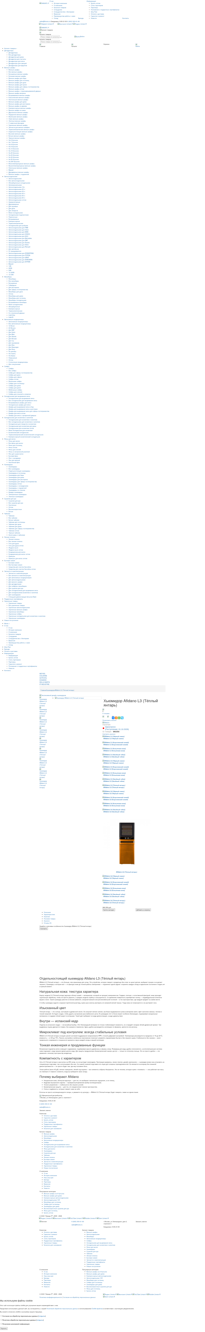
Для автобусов (14, 249)
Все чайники (13, 518)
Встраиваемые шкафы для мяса (20, 402)
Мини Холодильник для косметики (21, 430)
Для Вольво (13, 338)
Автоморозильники (15, 185)
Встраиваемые (14, 219)
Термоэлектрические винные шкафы (21, 129)
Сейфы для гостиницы (16, 383)
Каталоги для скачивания (53, 1128)
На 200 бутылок (14, 161)
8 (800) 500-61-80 (73, 21)
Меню (6, 623)
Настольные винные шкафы (18, 99)
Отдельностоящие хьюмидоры (19, 471)
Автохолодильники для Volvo (19, 245)
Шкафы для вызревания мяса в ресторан (23, 409)
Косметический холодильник (19, 432)
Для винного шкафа (15, 582)
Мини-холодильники (16, 213)
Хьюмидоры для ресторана (18, 479)
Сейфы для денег (15, 388)
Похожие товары (49, 919)
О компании (58, 5)
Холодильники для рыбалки (18, 225)
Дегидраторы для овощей (18, 63)
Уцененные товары (11, 601)
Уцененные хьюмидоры (17, 618)
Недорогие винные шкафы (18, 114)
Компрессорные (14, 221)
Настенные (12, 505)
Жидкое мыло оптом (16, 550)
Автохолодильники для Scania (19, 242)
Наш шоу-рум (48, 1177)
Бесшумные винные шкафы (18, 74)
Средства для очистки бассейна (20, 567)
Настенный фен (14, 462)
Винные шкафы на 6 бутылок (54, 1193)
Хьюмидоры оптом (15, 484)
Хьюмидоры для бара (16, 475)
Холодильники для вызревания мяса (17, 396)
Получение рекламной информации (16, 1324)
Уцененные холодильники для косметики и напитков (27, 616)
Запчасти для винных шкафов (19, 127)
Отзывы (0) (47, 923)
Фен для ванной (14, 460)
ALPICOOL (43, 678)
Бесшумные (13, 283)
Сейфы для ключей (15, 392)
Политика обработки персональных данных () (23, 1320)
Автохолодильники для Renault (19, 247)
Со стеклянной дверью (17, 313)
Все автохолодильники (16, 181)
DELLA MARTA (45, 682)
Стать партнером (97, 5)
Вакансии (57, 14)
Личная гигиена (9, 537)
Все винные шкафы (15, 72)
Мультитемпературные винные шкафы (22, 166)
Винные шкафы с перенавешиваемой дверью (25, 91)
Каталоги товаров (60, 7)
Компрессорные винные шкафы (20, 108)
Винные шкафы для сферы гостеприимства (24, 87)
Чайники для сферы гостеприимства (21, 528)
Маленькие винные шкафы (18, 117)
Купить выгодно (108, 910)
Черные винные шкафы (17, 138)
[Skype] (122, 718)
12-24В (11, 274)
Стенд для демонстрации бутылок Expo (22, 597)
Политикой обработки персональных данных (62, 1308)
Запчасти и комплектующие (14, 571)
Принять (4, 1328)
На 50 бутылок (14, 159)
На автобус (12, 351)
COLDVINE (43, 676)
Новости (94, 18)
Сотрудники (58, 10)
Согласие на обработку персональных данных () (24, 1316)
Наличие (47, 916)
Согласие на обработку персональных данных (79, 1297)
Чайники (7, 513)
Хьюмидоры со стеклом (17, 490)
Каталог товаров (10, 48)
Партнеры (94, 7)
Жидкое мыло (13, 548)
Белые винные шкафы (16, 136)
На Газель (12, 353)
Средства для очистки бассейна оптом (22, 569)
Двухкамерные (14, 204)
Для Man (12, 334)
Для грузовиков (14, 343)
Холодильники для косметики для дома (22, 426)
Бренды (81, 18)
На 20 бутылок (14, 153)
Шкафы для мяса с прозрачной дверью (22, 415)
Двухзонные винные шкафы (18, 112)
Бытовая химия (9, 560)
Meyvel (11, 170)
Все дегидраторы (15, 55)
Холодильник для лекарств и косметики (22, 424)
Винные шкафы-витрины (17, 93)
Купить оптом (95, 3)
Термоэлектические (15, 311)
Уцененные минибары (16, 612)
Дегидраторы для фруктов (18, 65)
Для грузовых (13, 206)
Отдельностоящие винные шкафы (21, 131)
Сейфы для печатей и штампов (20, 394)
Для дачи (12, 208)
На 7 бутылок (13, 142)
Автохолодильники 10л (17, 187)
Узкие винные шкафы (16, 119)
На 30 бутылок (14, 157)
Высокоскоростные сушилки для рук (56, 1208)
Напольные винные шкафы (18, 168)
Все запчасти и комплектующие (20, 575)
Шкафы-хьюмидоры (16, 492)
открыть (42, 1316)
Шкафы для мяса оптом (17, 413)
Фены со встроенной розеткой (19, 452)
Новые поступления (11, 620)
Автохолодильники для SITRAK (19, 262)
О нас (52, 1)
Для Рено (12, 349)
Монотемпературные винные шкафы (21, 163)
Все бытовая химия (15, 565)
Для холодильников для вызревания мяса (23, 590)
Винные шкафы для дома (17, 102)
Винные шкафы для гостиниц (19, 80)
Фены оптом (13, 447)
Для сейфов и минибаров (17, 586)
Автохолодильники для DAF (18, 240)
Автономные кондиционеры (14, 319)
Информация (13, 655)
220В (10, 268)
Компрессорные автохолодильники (56, 1198)
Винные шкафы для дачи (17, 82)
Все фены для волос (16, 443)
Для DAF (12, 330)
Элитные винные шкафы (17, 121)
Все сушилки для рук (16, 503)
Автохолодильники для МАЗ (18, 236)
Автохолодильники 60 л (17, 198)
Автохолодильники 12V (52, 1200)
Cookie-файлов (97, 1308)
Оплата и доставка (97, 14)
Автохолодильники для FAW (18, 228)
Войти (82, 36)
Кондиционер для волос (17, 552)
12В (10, 266)
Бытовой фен (13, 456)
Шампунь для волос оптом (18, 558)
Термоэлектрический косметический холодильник (26, 435)
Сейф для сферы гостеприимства (20, 373)
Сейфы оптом (13, 379)
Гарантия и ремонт (97, 16)
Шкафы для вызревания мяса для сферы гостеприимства (29, 411)
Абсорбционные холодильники (19, 183)
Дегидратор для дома (16, 57)
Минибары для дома (16, 296)
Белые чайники (14, 520)
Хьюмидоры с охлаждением (18, 486)
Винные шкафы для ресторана (19, 104)
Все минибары (14, 281)
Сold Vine (12, 315)
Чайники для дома (15, 526)
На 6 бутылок (13, 140)
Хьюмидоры (8, 464)
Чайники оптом (14, 531)
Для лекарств (13, 210)
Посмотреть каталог (109, 720)
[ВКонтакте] (113, 718)
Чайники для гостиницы (17, 522)
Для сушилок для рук (16, 588)
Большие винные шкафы (17, 76)
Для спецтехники (14, 364)
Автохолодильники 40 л (17, 193)
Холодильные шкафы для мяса (20, 405)
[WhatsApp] (119, 718)
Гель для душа (14, 543)
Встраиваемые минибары (18, 302)
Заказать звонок (45, 1110)
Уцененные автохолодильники (19, 607)
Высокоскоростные (15, 509)
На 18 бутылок (14, 151)
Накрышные (13, 358)
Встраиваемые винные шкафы (19, 95)
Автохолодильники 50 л (17, 196)
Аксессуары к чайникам (17, 535)
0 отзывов (105, 713)
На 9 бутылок (13, 146)
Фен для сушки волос (16, 454)
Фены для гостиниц (15, 445)
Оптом (11, 294)
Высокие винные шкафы (17, 134)
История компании (60, 3)
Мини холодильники (16, 304)
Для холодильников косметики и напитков (23, 592)
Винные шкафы (9, 67)
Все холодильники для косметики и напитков (24, 422)
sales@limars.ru (45, 21)
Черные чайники (14, 533)
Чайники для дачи (15, 524)
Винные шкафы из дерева (18, 106)
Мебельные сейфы (15, 390)
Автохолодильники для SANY (19, 257)
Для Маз (11, 345)
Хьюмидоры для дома (16, 477)
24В (10, 270)
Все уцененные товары (17, 605)
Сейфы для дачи (14, 375)
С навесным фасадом (16, 123)
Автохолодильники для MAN (18, 232)
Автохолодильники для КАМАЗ (19, 234)
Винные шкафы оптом (16, 89)
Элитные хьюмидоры (16, 496)
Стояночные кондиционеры (18, 362)
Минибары (8, 277)
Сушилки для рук (10, 499)
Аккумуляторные (14, 202)
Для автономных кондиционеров (20, 577)
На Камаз (12, 356)
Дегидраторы (8, 50)
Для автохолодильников (17, 580)
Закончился (117, 728)
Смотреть (43, 929)
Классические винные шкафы (19, 97)
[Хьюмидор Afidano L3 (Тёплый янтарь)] (44, 701)
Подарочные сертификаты (13, 599)
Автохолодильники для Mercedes (20, 238)
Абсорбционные (14, 306)
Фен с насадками (15, 458)
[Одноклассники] (116, 718)
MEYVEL (42, 674)
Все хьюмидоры (14, 469)
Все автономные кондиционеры (20, 324)
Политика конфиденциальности (51, 1297)
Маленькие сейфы (15, 381)
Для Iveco (12, 332)
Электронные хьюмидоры (18, 494)
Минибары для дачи (16, 292)
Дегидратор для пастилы (17, 59)
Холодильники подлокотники (19, 215)
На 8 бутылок (13, 144)
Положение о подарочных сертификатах (105, 10)
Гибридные (12, 285)
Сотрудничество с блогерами (64, 12)
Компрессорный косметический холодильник (24, 437)
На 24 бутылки (14, 155)
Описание (47, 912)
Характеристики (49, 914)
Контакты (125, 18)
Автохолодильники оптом (17, 200)
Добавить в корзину (143, 910)
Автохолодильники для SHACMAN (20, 260)
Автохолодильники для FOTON (19, 255)
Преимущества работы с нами (64, 16)
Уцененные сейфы (15, 614)
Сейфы (6, 366)
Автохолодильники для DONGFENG (21, 253)
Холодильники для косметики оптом (21, 428)
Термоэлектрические (16, 223)
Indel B (11, 317)
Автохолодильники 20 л (17, 189)
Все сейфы (12, 370)
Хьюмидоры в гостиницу (17, 473)
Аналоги (47, 921)
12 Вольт (12, 326)
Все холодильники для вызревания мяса (23, 400)
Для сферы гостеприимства (18, 289)
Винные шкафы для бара (17, 78)
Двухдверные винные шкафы (19, 172)
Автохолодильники (10, 176)
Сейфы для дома (15, 385)
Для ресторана (14, 287)
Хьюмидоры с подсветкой (17, 488)
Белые (11, 511)
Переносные (13, 217)
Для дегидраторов (15, 584)
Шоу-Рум (94, 12)
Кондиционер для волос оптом (19, 554)
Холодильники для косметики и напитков (18, 417)
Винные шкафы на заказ (17, 110)
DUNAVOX (43, 680)
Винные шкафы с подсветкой (19, 174)
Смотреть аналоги (108, 734)
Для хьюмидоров (14, 595)
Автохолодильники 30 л (17, 191)
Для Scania (12, 336)
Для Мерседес (14, 347)
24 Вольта (12, 328)
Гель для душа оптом (16, 545)
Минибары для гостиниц (17, 298)
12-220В (11, 272)
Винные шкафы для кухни (18, 85)
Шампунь (12, 556)
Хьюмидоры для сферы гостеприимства (23, 481)
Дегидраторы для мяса (17, 61)
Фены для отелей (15, 449)
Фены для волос (10, 439)
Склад (56, 18)
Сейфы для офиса (15, 377)
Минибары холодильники (17, 300)
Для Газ (11, 341)
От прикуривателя (15, 251)
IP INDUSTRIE (44, 684)
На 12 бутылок (14, 149)
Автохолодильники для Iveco (19, 230)
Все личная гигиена (15, 541)
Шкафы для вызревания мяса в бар (21, 407)
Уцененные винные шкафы (18, 125)
